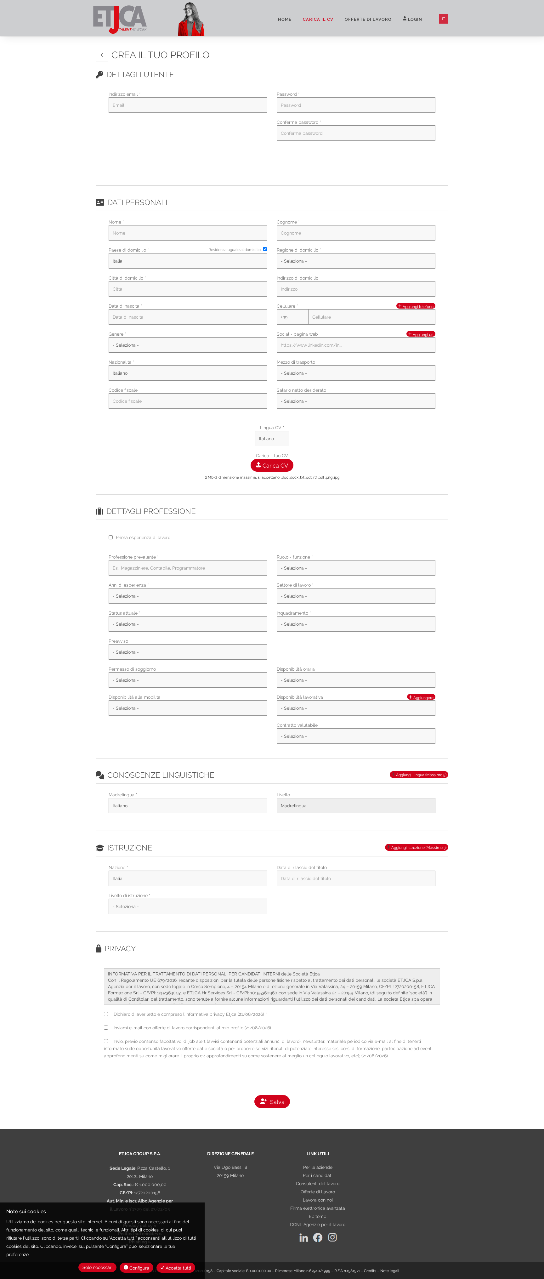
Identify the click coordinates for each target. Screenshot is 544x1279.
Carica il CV (318, 19)
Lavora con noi (318, 1199)
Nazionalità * (121, 362)
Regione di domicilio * (299, 250)
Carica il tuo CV (272, 455)
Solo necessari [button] (97, 1267)
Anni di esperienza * (129, 585)
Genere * (117, 334)
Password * (288, 94)
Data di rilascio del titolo (302, 867)
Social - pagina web (297, 334)
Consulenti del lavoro (317, 1183)
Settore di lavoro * (295, 585)
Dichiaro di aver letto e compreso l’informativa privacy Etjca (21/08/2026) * (189, 1014)
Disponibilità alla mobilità (135, 697)
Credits (370, 1271)
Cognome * (288, 222)
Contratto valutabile (297, 725)
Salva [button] (276, 1102)
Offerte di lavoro (368, 19)
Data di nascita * (125, 306)
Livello (283, 794)
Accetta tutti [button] (177, 1267)
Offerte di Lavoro (318, 1191)
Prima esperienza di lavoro (143, 537)
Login (414, 19)
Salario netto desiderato (301, 390)
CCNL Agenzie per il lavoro (317, 1224)
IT (443, 19)
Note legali (389, 1271)
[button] (102, 55)
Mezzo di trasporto (296, 362)
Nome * (116, 222)
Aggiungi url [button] (423, 335)
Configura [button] (138, 1267)
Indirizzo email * (125, 94)
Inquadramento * (294, 613)
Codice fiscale (123, 390)
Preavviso (118, 641)
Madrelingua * (123, 794)
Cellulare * (287, 306)
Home (285, 19)
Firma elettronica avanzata (317, 1208)
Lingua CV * (272, 427)
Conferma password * (299, 122)
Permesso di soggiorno (132, 669)
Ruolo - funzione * (295, 557)
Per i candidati (317, 1175)
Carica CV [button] (274, 465)
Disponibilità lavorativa (300, 697)
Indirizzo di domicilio (297, 278)
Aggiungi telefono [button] (418, 306)
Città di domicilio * (127, 278)
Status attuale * (124, 613)
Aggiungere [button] (423, 698)
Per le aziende (317, 1167)
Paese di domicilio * (129, 250)
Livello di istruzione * (129, 895)
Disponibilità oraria (296, 669)
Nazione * (118, 867)
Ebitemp (317, 1216)
